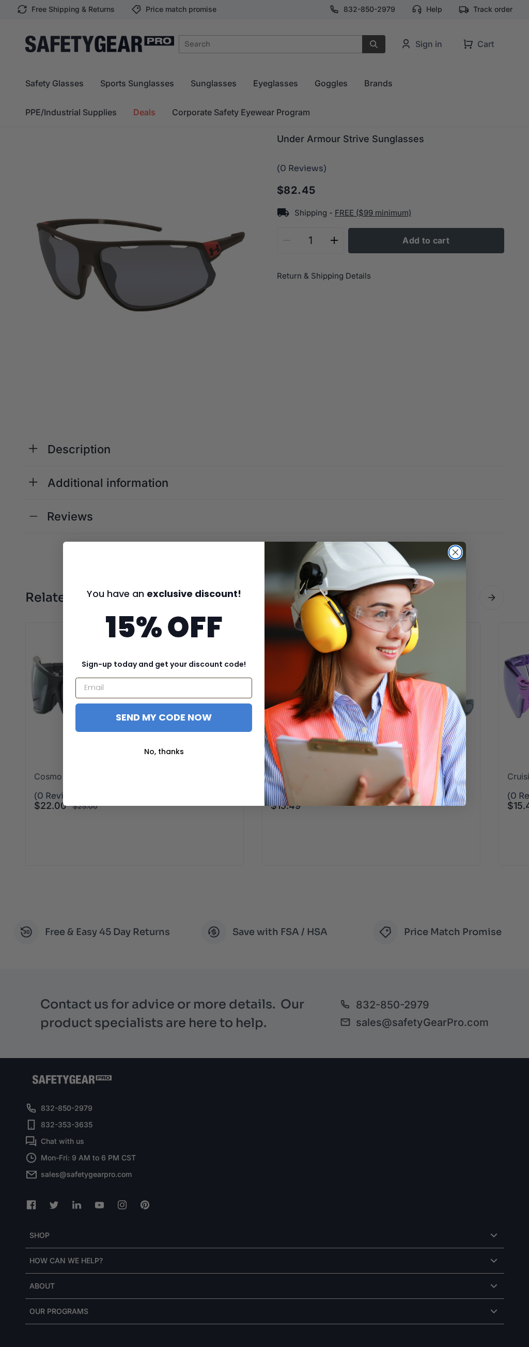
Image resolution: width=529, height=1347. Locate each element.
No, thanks (164, 751)
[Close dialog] (455, 552)
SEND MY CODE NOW (164, 717)
